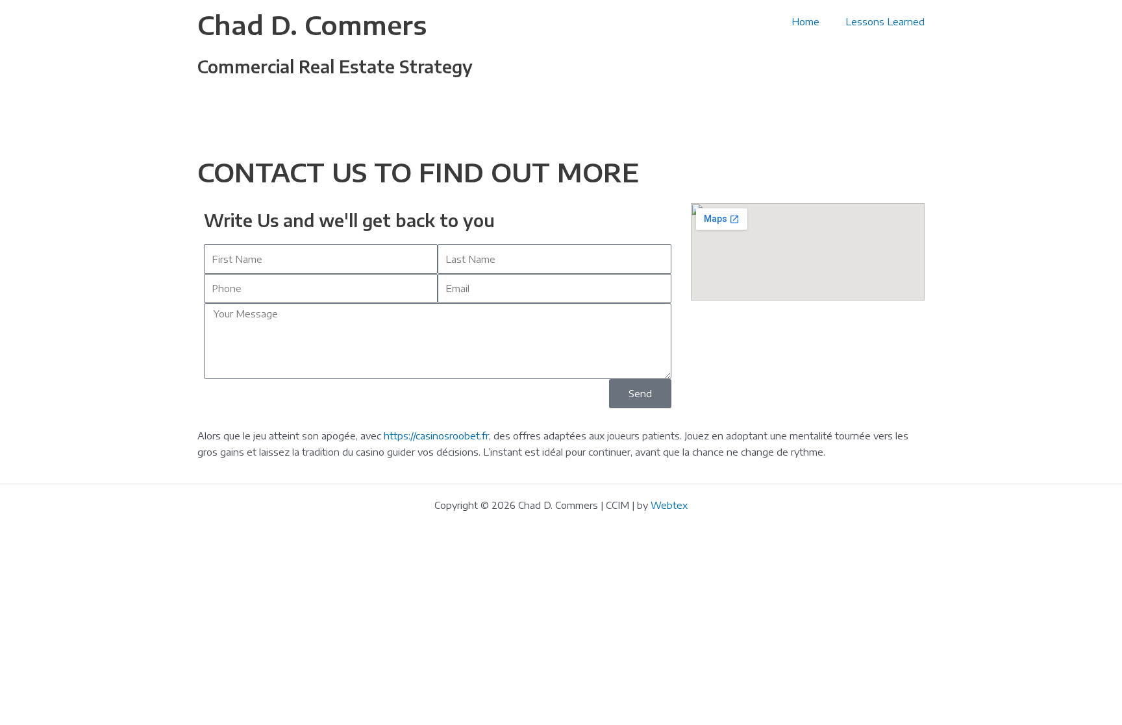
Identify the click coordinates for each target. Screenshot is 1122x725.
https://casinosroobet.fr (436, 435)
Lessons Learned (885, 21)
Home (805, 21)
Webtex (669, 505)
